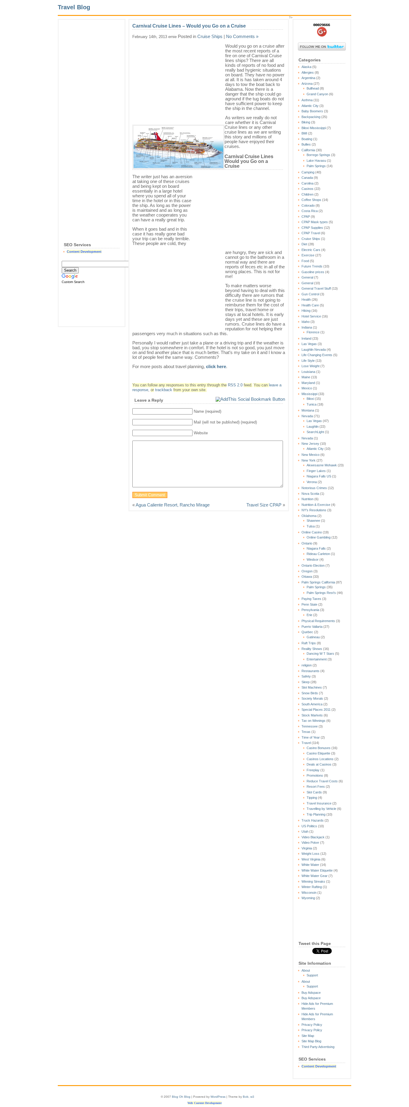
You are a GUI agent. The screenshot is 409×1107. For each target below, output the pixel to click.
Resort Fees (316, 786)
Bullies (306, 144)
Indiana (307, 327)
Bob (246, 1096)
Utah (305, 831)
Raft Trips (309, 643)
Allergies (308, 72)
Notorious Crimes (314, 488)
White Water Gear (315, 876)
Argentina (308, 78)
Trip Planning (316, 814)
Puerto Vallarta (312, 626)
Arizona (307, 83)
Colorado (308, 205)
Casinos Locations (320, 759)
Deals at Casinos (319, 764)
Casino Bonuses (319, 748)
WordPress (217, 1096)
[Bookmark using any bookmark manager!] (250, 399)
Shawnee (313, 520)
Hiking (306, 310)
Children (307, 194)
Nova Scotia (310, 493)
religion (307, 665)
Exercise (308, 255)
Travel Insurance (319, 803)
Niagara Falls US (319, 476)
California (308, 150)
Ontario (307, 543)
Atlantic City (310, 106)
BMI (304, 133)
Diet (304, 244)
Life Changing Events (317, 355)
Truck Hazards (313, 820)
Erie (309, 615)
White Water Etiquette (317, 870)
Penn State (309, 604)
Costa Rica (310, 211)
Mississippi (309, 394)
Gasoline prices (313, 272)
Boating (307, 139)
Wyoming (308, 898)
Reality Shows (312, 649)
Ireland (306, 338)
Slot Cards (314, 792)
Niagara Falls (316, 548)
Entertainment (317, 659)
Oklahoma (309, 516)
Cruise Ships (311, 239)
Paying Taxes (311, 599)
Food (305, 261)
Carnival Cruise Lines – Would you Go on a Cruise (189, 25)
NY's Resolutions (314, 510)
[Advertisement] (92, 112)
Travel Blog (74, 7)
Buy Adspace (311, 992)
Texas (306, 732)
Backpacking (311, 117)
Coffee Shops (311, 200)
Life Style (308, 360)
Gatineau (313, 637)
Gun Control (310, 294)
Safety (306, 676)
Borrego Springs (318, 155)
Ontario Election (313, 565)
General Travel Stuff (316, 288)
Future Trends (312, 266)
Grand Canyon (317, 94)
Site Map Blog (311, 1041)
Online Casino (312, 532)
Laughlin (313, 426)
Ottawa (307, 576)
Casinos (307, 188)
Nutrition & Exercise (316, 504)
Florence (313, 332)
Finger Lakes (316, 471)
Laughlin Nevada (314, 349)
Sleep (306, 682)
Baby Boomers (312, 111)
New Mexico (310, 454)
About (306, 970)
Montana (308, 410)
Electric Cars (311, 250)
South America (312, 704)
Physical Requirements (318, 621)
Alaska (306, 67)
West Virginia (311, 859)
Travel (306, 743)
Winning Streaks (313, 881)
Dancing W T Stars (320, 653)
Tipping (312, 797)
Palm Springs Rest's (321, 593)
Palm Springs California (318, 582)
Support (312, 975)
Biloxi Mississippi (314, 128)
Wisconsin (309, 892)
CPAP (306, 216)
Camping (308, 172)
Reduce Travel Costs (322, 781)
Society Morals (312, 698)
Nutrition (307, 499)
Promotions (315, 775)
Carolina (307, 183)
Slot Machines (312, 687)
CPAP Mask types (315, 222)
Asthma (307, 100)
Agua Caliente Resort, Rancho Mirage (173, 504)
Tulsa (311, 526)
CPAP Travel (311, 233)
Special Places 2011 (316, 709)
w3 (252, 1096)
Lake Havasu (316, 160)
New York (309, 460)
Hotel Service (311, 316)
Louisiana (308, 371)
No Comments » (242, 36)
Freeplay (313, 770)
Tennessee (310, 726)
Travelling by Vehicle (321, 808)
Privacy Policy (312, 1024)
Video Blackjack (313, 837)
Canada (307, 177)
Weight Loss (310, 853)
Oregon (307, 571)
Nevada (307, 416)
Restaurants (310, 671)
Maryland (308, 383)
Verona (312, 482)
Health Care (310, 305)
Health (306, 299)
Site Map (308, 1036)
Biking (306, 122)
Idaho (306, 321)
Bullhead (313, 88)
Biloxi (310, 398)
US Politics (309, 826)
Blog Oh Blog (181, 1096)
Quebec (307, 632)
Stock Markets (312, 715)
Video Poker (310, 842)
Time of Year (311, 737)
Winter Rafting (312, 887)
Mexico (307, 388)
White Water (310, 864)
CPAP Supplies (312, 227)
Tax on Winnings (313, 720)
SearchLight (315, 432)
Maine (306, 377)
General (307, 277)
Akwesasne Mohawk (322, 465)
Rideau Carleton (318, 554)
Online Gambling (319, 537)
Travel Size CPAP (263, 504)
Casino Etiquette (318, 753)
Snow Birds (310, 693)
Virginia (307, 848)
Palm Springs (316, 166)
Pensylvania (310, 610)
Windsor (313, 559)
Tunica (311, 404)
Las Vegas (309, 344)
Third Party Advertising (318, 1047)
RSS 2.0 (235, 385)
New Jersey (310, 443)
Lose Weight (310, 366)
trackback (163, 390)
